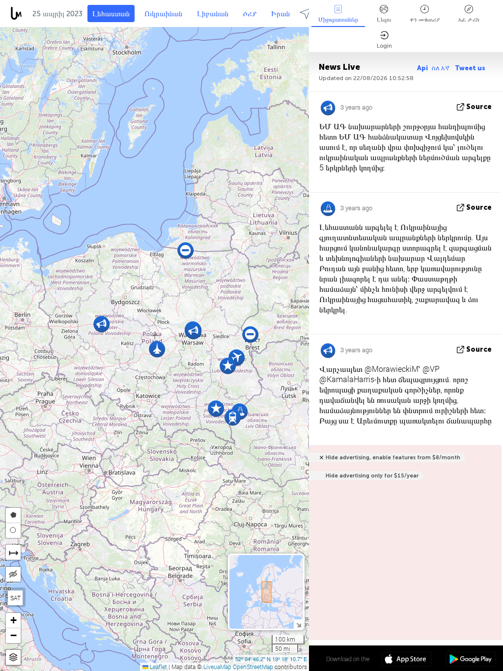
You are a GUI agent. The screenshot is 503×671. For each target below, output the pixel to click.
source (479, 107)
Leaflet (157, 667)
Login (384, 45)
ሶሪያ (249, 13)
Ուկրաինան (163, 13)
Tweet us (470, 68)
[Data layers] (13, 657)
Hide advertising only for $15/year (372, 476)
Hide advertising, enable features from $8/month (393, 457)
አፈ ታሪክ (468, 19)
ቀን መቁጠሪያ (425, 19)
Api (422, 68)
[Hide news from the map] (13, 574)
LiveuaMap (217, 667)
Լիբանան (212, 13)
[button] (250, 334)
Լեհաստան (111, 13)
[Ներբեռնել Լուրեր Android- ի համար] (471, 660)
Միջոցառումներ (338, 19)
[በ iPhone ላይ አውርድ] (406, 660)
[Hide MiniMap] (298, 624)
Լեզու (384, 19)
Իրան (280, 13)
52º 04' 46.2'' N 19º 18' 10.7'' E (271, 659)
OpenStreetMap (253, 667)
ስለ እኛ (441, 68)
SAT (15, 598)
